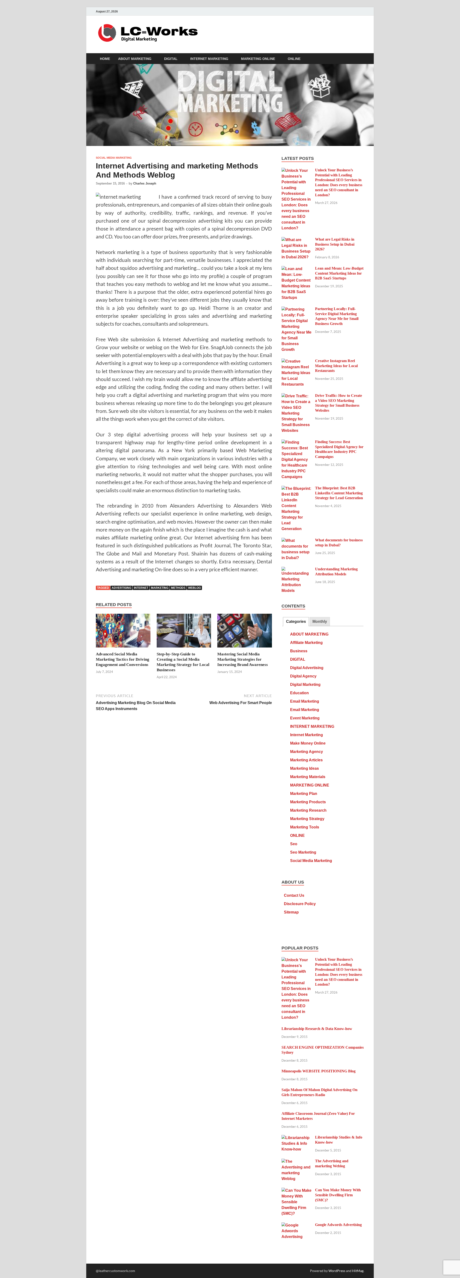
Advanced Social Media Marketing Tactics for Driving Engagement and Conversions (122, 659)
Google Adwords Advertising (338, 1225)
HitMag (357, 1271)
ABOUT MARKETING (134, 59)
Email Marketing (304, 701)
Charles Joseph (144, 183)
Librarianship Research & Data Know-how (317, 1029)
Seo (293, 844)
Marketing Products (308, 802)
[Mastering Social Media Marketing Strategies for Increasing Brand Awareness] (244, 632)
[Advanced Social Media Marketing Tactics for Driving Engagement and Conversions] (123, 632)
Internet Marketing (306, 735)
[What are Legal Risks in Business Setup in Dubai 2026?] (296, 240)
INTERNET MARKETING (209, 59)
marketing (159, 588)
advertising (121, 588)
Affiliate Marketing (306, 643)
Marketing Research (308, 810)
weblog (194, 588)
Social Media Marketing (114, 157)
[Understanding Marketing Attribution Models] (296, 570)
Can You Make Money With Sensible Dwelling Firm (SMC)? (338, 1195)
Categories (296, 621)
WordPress (336, 1271)
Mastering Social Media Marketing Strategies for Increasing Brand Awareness (242, 659)
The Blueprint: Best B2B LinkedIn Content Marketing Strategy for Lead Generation (339, 493)
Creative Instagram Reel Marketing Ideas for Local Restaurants (336, 366)
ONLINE (294, 59)
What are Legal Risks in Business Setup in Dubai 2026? (334, 244)
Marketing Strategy (307, 819)
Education (299, 693)
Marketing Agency (306, 752)
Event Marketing (305, 718)
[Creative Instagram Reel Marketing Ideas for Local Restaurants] (296, 361)
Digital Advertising (306, 668)
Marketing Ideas (304, 768)
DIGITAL (171, 59)
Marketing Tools (304, 827)
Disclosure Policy (300, 904)
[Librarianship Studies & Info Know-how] (296, 1138)
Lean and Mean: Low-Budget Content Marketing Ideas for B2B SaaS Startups (339, 273)
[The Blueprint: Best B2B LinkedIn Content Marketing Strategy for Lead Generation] (296, 489)
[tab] (296, 621)
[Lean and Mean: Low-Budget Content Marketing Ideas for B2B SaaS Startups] (296, 269)
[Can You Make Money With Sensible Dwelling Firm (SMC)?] (296, 1191)
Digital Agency (303, 676)
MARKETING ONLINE (258, 59)
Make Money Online (308, 743)
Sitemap (291, 912)
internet (141, 588)
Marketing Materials (307, 777)
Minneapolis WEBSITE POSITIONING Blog (319, 1071)
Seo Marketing (303, 852)
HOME (105, 59)
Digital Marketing (305, 684)
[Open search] (361, 58)
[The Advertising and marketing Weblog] (296, 1162)
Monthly (319, 621)
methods (178, 588)
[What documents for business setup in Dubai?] (296, 541)
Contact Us (294, 895)
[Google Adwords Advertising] (296, 1225)
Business (298, 651)
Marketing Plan (303, 794)
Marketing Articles (306, 760)
